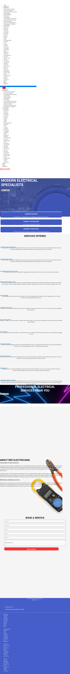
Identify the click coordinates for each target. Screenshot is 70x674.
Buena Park (6, 28)
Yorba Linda (6, 79)
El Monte (5, 34)
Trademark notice (35, 599)
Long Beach (6, 48)
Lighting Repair (7, 13)
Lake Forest (6, 47)
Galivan (5, 37)
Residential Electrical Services (10, 19)
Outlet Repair (6, 15)
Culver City (6, 33)
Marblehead (6, 52)
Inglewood (6, 41)
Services (6, 7)
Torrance (5, 78)
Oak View (6, 56)
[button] (18, 86)
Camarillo (6, 29)
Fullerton (5, 36)
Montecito (6, 53)
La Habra (5, 44)
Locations (7, 25)
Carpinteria (6, 30)
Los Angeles (6, 49)
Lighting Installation (8, 21)
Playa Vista (6, 64)
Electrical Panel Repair (8, 10)
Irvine (5, 43)
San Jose (5, 67)
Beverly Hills (6, 26)
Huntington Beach (7, 40)
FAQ (5, 82)
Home (5, 5)
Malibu (5, 51)
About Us (6, 6)
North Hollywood (7, 55)
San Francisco (7, 66)
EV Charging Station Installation (10, 11)
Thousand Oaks (7, 75)
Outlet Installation (7, 14)
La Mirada (6, 45)
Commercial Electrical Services (10, 18)
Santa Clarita (6, 70)
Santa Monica (6, 71)
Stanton (5, 74)
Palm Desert (6, 60)
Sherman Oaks (7, 72)
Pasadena (6, 63)
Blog (5, 81)
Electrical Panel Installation (9, 9)
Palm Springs (6, 62)
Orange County (7, 57)
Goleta (5, 39)
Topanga (5, 77)
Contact (6, 83)
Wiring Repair (6, 17)
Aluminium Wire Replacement (10, 22)
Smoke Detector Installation (9, 24)
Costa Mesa (6, 32)
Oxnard (5, 59)
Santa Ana (6, 68)
